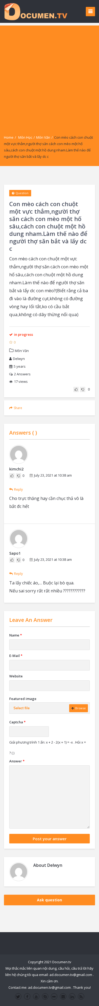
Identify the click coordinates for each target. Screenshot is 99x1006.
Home (8, 137)
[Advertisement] (49, 75)
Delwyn (19, 358)
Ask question (49, 899)
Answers (22, 374)
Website (16, 676)
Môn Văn (43, 137)
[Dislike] (82, 389)
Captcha (17, 722)
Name (15, 635)
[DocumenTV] (35, 11)
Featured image (22, 698)
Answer (17, 761)
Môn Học (25, 137)
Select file (21, 708)
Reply (18, 489)
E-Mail (15, 655)
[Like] (76, 389)
